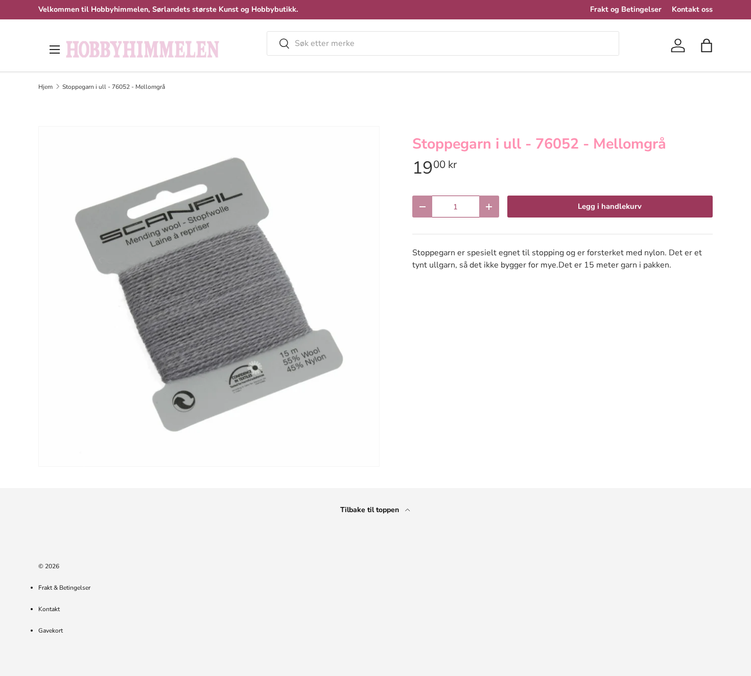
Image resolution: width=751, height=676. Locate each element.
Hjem (45, 87)
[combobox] (443, 43)
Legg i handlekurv (610, 206)
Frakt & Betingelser (64, 588)
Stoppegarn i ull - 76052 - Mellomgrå (113, 87)
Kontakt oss (692, 9)
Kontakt (49, 609)
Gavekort (50, 630)
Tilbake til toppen (370, 510)
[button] (706, 45)
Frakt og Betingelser (626, 9)
